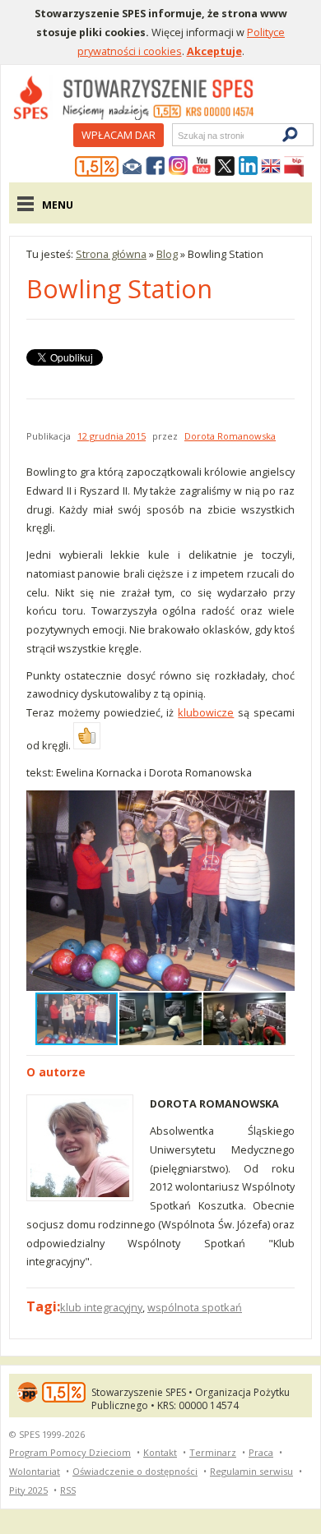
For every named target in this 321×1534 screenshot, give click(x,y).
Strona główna (111, 253)
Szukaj (177, 135)
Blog (167, 253)
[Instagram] (178, 166)
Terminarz (212, 1452)
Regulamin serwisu (251, 1471)
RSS (68, 1490)
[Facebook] (155, 166)
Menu (57, 204)
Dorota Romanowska (230, 436)
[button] (280, 804)
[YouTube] (201, 166)
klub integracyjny (101, 1307)
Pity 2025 (28, 1490)
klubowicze (206, 712)
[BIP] (293, 166)
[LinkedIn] (247, 166)
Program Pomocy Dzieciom (70, 1452)
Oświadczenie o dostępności (135, 1471)
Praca (261, 1452)
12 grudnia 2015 (111, 436)
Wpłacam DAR (118, 134)
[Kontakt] (132, 166)
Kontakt (160, 1452)
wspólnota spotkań (194, 1307)
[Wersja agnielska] (270, 166)
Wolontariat (34, 1471)
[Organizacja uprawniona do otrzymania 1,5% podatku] (97, 166)
